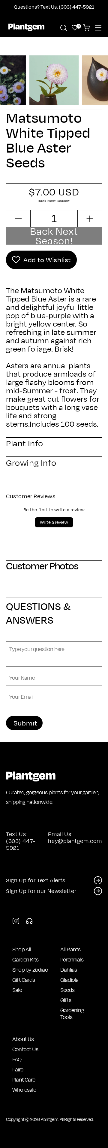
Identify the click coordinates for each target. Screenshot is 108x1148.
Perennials (71, 959)
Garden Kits (25, 959)
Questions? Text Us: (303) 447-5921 (54, 7)
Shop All (21, 949)
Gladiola (69, 979)
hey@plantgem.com (75, 841)
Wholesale (24, 1089)
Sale (17, 990)
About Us (23, 1039)
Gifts (65, 1000)
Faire (17, 1069)
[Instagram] (16, 922)
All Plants (70, 949)
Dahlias (68, 969)
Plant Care (23, 1079)
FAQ (17, 1059)
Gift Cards (23, 979)
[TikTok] (29, 922)
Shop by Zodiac (30, 969)
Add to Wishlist (47, 260)
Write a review (54, 522)
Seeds (67, 990)
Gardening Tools (72, 1013)
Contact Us (25, 1049)
